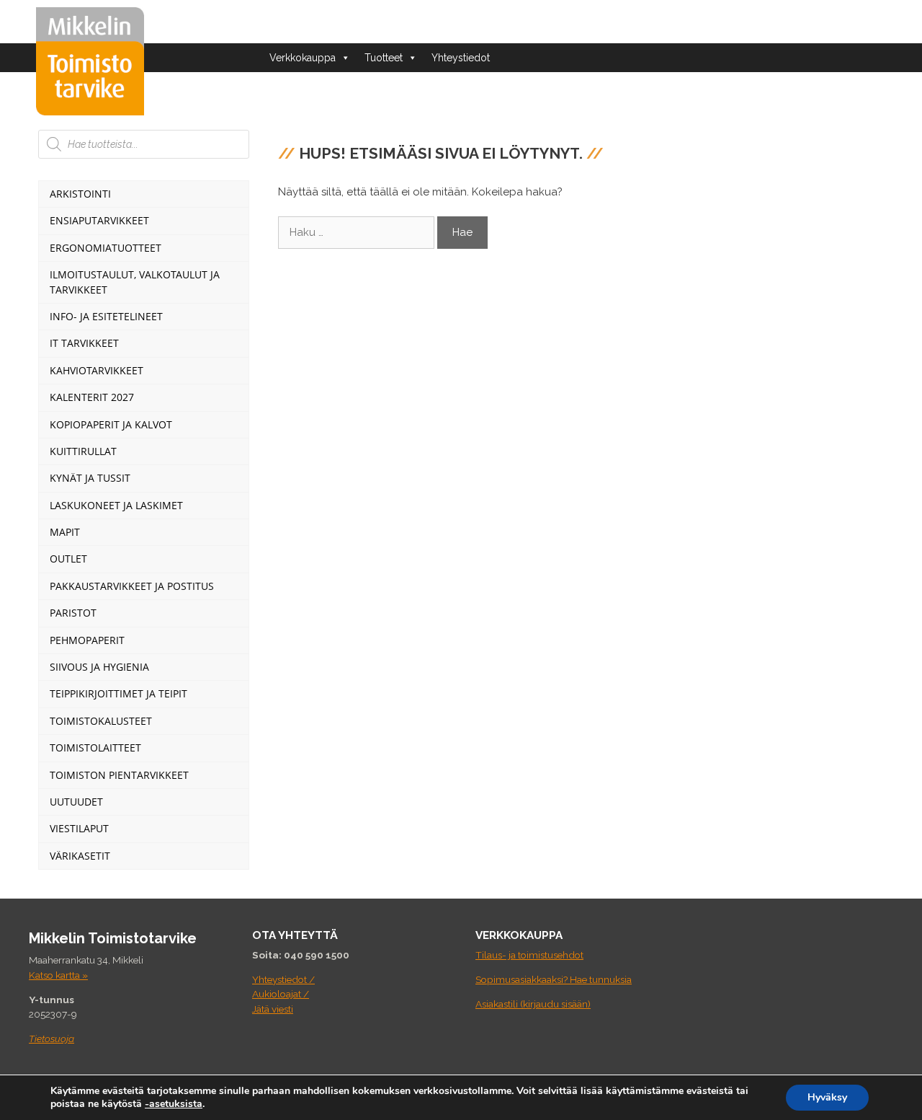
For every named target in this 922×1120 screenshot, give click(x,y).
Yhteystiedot (460, 57)
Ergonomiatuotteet (105, 248)
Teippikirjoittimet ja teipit (118, 693)
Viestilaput (79, 828)
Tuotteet (383, 57)
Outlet (68, 558)
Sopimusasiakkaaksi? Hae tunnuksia (553, 979)
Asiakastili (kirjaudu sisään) (533, 1004)
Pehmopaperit (87, 640)
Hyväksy (827, 1097)
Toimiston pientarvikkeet (119, 775)
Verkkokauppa (302, 57)
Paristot (73, 612)
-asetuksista (173, 1104)
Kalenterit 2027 (92, 397)
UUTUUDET (76, 801)
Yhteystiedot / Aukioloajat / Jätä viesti (283, 994)
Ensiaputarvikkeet (99, 220)
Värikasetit (80, 856)
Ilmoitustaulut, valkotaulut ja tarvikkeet (135, 282)
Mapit (65, 532)
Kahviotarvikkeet (96, 370)
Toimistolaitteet (95, 747)
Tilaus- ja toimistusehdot (529, 955)
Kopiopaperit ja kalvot (111, 424)
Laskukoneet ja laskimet (116, 505)
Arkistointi (80, 193)
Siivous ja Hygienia (99, 667)
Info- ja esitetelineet (106, 316)
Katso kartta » (58, 975)
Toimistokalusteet (101, 721)
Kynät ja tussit (90, 478)
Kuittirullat (83, 451)
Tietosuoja (51, 1038)
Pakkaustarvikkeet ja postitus (132, 586)
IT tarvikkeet (84, 343)
